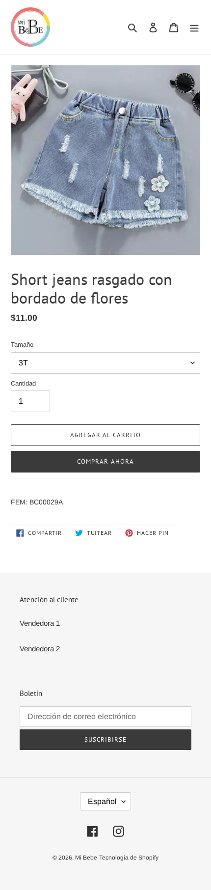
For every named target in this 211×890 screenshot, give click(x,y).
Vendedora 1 (40, 623)
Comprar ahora (105, 461)
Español (102, 801)
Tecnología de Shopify (128, 857)
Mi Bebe (86, 857)
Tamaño (22, 344)
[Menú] (194, 27)
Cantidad (23, 383)
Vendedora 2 (40, 648)
